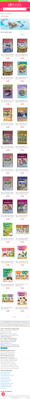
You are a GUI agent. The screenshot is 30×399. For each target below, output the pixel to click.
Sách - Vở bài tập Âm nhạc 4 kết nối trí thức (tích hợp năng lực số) (7, 171)
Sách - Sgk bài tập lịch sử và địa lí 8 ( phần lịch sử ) (22, 78)
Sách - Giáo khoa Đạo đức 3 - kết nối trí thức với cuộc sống (22, 217)
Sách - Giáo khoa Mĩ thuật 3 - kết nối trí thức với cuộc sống (22, 170)
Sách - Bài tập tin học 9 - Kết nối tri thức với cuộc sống (7, 101)
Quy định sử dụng (4, 381)
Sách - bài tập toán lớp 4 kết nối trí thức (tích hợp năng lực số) (7, 240)
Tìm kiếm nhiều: (7, 322)
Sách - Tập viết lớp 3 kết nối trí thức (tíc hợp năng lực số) (22, 262)
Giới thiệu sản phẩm (5, 378)
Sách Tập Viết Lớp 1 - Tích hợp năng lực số (22, 285)
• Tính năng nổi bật (16, 322)
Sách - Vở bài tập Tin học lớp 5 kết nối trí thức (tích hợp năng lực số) (7, 56)
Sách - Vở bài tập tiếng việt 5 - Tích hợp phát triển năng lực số (22, 240)
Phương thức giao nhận (5, 385)
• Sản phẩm (15, 325)
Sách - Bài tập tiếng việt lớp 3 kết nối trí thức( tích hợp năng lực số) (7, 286)
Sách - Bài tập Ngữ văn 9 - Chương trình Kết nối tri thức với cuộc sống (22, 102)
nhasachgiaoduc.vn (15, 397)
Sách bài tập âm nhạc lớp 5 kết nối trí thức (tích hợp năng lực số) (7, 125)
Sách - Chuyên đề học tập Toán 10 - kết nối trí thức (21, 124)
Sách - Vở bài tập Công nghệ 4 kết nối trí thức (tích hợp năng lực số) (22, 194)
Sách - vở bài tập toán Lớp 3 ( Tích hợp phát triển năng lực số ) (7, 263)
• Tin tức (21, 325)
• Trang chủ (24, 322)
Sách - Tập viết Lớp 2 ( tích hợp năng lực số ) (7, 308)
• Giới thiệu (9, 325)
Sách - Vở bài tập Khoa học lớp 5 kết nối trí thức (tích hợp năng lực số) (22, 56)
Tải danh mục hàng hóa (5, 380)
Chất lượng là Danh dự (5, 372)
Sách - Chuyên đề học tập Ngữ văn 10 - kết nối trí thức (7, 147)
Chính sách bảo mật (5, 374)
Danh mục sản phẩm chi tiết (6, 383)
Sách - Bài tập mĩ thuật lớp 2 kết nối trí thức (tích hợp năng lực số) (22, 309)
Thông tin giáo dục (4, 377)
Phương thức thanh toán (6, 386)
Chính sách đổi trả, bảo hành (7, 375)
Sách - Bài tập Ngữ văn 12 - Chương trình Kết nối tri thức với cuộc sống (22, 148)
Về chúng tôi (3, 388)
